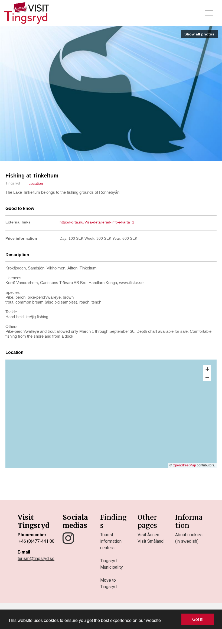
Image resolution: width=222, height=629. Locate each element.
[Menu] (209, 13)
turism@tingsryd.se (36, 558)
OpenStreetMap (184, 465)
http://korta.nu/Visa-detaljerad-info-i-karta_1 (97, 222)
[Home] (26, 13)
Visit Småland (151, 541)
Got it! (197, 619)
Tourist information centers (111, 541)
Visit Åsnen (148, 534)
